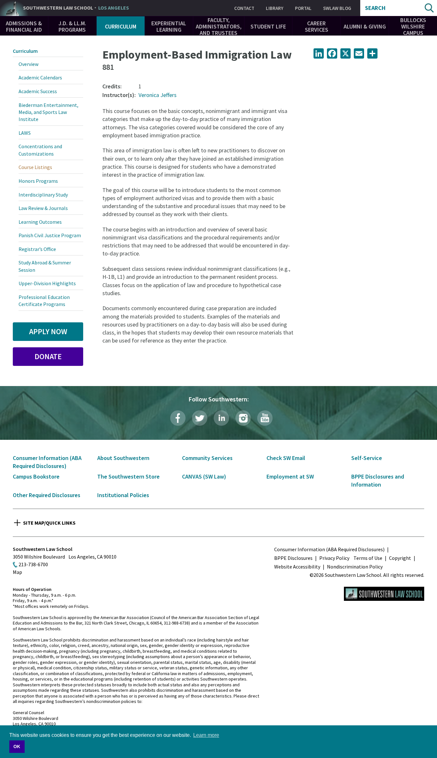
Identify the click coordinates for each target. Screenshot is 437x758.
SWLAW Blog (337, 8)
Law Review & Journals (43, 208)
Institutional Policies (123, 495)
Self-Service (366, 458)
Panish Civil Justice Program (50, 235)
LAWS (25, 133)
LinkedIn (221, 418)
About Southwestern (123, 458)
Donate (48, 356)
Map (17, 572)
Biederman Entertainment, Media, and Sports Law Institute (48, 112)
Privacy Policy (334, 558)
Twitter (199, 418)
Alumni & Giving (365, 26)
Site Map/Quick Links (49, 523)
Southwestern (76, 8)
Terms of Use (368, 558)
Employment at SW (290, 476)
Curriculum (120, 26)
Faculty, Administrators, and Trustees (219, 26)
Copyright (400, 558)
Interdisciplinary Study (43, 194)
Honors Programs (38, 181)
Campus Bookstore (36, 476)
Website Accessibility (297, 566)
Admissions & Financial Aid (24, 26)
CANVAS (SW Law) (204, 476)
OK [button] (16, 746)
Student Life (268, 26)
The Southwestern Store (128, 476)
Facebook (178, 418)
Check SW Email (285, 458)
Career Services (316, 26)
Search (375, 8)
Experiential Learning (168, 26)
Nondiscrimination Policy (355, 566)
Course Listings (35, 167)
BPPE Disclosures (293, 558)
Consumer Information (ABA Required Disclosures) (329, 549)
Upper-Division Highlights (47, 283)
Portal (303, 8)
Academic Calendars (40, 77)
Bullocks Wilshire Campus (413, 26)
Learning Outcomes (40, 222)
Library (274, 8)
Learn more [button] (206, 735)
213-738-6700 (33, 564)
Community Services (207, 458)
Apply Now (48, 331)
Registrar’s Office (37, 249)
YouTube (265, 418)
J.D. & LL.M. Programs (72, 26)
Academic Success (38, 91)
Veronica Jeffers (158, 95)
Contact (244, 8)
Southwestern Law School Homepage (384, 593)
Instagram (243, 418)
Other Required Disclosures (46, 495)
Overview (28, 64)
